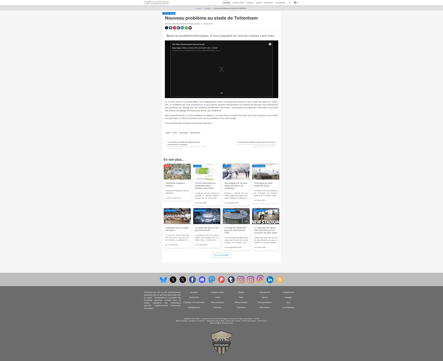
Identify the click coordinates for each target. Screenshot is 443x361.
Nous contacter (217, 302)
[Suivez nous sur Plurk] (221, 282)
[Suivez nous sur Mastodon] (212, 282)
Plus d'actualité (221, 255)
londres (175, 132)
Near (241, 297)
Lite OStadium (288, 307)
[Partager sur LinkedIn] (182, 29)
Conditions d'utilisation (197, 321)
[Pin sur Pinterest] (175, 29)
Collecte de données (249, 321)
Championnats (194, 307)
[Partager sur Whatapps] (186, 29)
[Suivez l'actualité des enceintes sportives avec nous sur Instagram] (250, 282)
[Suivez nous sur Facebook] (192, 282)
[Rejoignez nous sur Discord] (202, 282)
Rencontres (265, 307)
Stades (258, 3)
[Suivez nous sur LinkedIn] (270, 282)
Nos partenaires (265, 302)
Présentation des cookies (215, 321)
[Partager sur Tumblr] (179, 29)
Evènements (268, 3)
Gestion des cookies (233, 321)
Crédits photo (262, 321)
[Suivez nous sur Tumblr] (231, 282)
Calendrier (241, 307)
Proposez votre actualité (194, 302)
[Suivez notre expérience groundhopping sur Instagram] (241, 282)
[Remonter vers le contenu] (221, 355)
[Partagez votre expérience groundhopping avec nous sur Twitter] (173, 282)
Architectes (194, 297)
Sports (265, 297)
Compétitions (280, 3)
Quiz (288, 302)
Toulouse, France (227, 323)
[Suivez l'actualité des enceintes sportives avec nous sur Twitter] (183, 282)
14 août (206, 105)
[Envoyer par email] (190, 29)
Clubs (217, 297)
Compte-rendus (238, 3)
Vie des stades (169, 13)
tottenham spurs (195, 132)
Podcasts (250, 3)
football (168, 132)
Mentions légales (181, 321)
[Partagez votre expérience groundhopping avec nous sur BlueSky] (163, 282)
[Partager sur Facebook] (171, 29)
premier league (183, 132)
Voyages (288, 297)
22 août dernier (175, 102)
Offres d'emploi (241, 302)
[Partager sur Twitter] (167, 29)
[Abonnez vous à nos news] (279, 282)
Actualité (226, 3)
